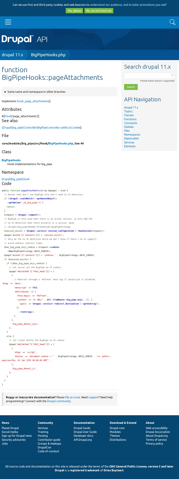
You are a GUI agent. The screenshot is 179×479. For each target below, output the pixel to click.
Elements (130, 146)
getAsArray (90, 304)
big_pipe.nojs (75, 300)
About (150, 422)
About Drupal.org (157, 435)
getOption (14, 202)
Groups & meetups (49, 443)
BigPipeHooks (11, 160)
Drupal (59, 470)
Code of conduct (48, 451)
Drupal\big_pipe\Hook (16, 179)
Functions (130, 119)
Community (45, 422)
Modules (115, 431)
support (93, 397)
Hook (8, 116)
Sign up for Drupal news (17, 435)
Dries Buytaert (114, 470)
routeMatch (26, 198)
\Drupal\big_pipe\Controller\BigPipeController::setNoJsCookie (41, 127)
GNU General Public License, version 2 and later (141, 466)
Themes (115, 435)
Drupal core (117, 428)
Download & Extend (123, 422)
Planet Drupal (10, 428)
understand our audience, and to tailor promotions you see (127, 4)
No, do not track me (99, 10)
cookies (55, 247)
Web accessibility (156, 428)
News (5, 422)
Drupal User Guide (85, 431)
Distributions (118, 439)
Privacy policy (154, 443)
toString (26, 312)
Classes (129, 115)
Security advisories (14, 439)
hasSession (85, 231)
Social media (10, 431)
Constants (130, 123)
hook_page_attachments (33, 101)
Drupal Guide (82, 428)
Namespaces (132, 134)
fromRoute (58, 300)
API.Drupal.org (83, 439)
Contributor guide (49, 439)
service (41, 231)
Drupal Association (158, 431)
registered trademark (84, 470)
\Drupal (13, 198)
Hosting (43, 435)
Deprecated (131, 138)
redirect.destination (66, 304)
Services (129, 142)
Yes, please (74, 10)
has (11, 251)
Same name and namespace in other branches (37, 91)
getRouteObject (45, 198)
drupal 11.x (12, 54)
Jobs (5, 443)
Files (127, 130)
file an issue (72, 397)
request (33, 215)
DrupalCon (44, 447)
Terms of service (156, 439)
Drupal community (59, 401)
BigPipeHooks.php (48, 54)
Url (49, 300)
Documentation (84, 422)
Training (43, 431)
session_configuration (61, 231)
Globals (129, 126)
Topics (128, 111)
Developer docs (83, 435)
